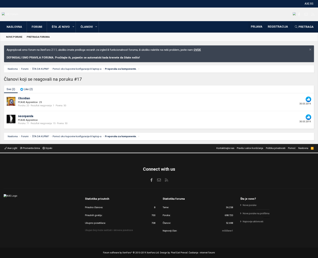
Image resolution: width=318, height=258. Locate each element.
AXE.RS (309, 3)
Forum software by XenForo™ (131, 252)
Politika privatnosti (275, 148)
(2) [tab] (11, 89)
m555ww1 (227, 230)
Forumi (37, 27)
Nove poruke (14, 36)
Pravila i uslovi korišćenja (250, 148)
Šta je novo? (248, 198)
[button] (73, 27)
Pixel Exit (175, 252)
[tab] (26, 89)
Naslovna (14, 27)
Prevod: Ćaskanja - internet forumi (198, 252)
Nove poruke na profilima (256, 213)
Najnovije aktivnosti (253, 221)
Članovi (87, 27)
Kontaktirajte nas (225, 148)
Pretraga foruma (38, 36)
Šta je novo (61, 27)
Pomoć (292, 148)
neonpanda (25, 116)
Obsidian (24, 98)
